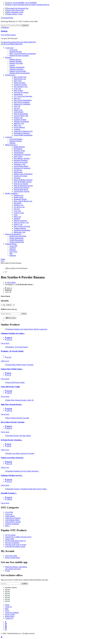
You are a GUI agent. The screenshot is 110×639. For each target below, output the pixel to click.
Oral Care (17, 106)
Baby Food (17, 81)
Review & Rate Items (12, 558)
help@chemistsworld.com (40, 5)
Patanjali (12, 143)
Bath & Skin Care (20, 79)
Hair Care (17, 98)
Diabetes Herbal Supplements (19, 73)
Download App (22, 8)
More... (7, 526)
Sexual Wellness (19, 127)
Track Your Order (11, 556)
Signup (14, 14)
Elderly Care (18, 110)
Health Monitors (19, 147)
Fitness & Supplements (13, 234)
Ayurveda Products (15, 139)
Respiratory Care (19, 164)
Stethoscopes (18, 172)
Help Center (19, 12)
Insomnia (17, 219)
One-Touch (13, 252)
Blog (6, 609)
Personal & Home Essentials (19, 55)
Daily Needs (18, 156)
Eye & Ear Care (19, 207)
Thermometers (19, 152)
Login (20, 14)
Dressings (17, 178)
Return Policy (10, 616)
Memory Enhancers (20, 220)
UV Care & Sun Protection (23, 96)
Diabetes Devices (15, 59)
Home (3, 259)
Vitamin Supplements (16, 242)
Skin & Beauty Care (21, 86)
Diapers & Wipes (19, 83)
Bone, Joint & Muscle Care (23, 201)
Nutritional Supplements (22, 230)
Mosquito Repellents (21, 160)
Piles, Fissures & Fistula (22, 226)
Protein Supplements (16, 238)
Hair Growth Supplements (23, 100)
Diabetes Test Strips (16, 63)
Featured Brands (11, 244)
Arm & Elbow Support (21, 191)
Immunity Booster (15, 52)
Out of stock (11, 318)
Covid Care (9, 48)
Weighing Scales (19, 151)
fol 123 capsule (10, 535)
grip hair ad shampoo (12, 543)
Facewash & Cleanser (21, 92)
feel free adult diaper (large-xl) (15, 541)
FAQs (7, 610)
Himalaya (12, 250)
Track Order (19, 10)
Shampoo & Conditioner (22, 104)
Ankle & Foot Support (21, 187)
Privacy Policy (10, 614)
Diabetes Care (18, 205)
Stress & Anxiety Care (21, 222)
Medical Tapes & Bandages (23, 174)
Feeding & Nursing (20, 85)
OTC (2, 261)
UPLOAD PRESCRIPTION (26, 42)
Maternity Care (19, 123)
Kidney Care (18, 224)
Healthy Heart (18, 197)
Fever (16, 215)
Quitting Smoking (20, 228)
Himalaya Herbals (15, 141)
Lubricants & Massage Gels (23, 131)
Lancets (12, 65)
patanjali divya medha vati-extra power (18, 537)
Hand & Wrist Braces (21, 189)
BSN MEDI (11, 282)
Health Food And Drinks (17, 236)
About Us (8, 607)
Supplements (18, 94)
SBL (11, 253)
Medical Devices (11, 145)
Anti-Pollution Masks (21, 166)
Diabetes (8, 57)
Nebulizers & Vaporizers (22, 168)
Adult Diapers (18, 112)
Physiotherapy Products (22, 158)
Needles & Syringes (20, 176)
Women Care (18, 118)
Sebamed (12, 255)
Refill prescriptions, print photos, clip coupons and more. (16, 568)
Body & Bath (18, 90)
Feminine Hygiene (20, 119)
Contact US (9, 618)
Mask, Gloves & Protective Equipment (22, 53)
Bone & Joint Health (21, 114)
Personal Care (10, 75)
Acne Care (17, 88)
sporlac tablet (9, 539)
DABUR (12, 248)
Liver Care (17, 211)
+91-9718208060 (30, 3)
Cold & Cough (19, 213)
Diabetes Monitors (15, 61)
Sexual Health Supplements (23, 135)
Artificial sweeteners (16, 69)
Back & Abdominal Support (23, 186)
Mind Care (17, 217)
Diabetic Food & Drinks (17, 71)
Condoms (17, 129)
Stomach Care (18, 195)
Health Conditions (11, 193)
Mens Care (17, 125)
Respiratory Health (20, 199)
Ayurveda (8, 137)
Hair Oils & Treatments (22, 102)
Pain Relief (17, 203)
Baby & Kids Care (20, 77)
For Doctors (18, 170)
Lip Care (17, 108)
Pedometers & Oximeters (22, 154)
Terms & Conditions (12, 612)
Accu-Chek (13, 246)
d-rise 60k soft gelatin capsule (15, 546)
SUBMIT (24, 584)
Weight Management (16, 240)
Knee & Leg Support (21, 184)
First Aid (17, 209)
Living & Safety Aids (21, 116)
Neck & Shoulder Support (22, 182)
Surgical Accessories (21, 162)
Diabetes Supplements (16, 67)
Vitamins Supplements (21, 121)
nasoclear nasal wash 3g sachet (15, 544)
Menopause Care (19, 232)
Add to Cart (5, 361)
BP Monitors (18, 149)
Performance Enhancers (22, 133)
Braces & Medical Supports (23, 180)
